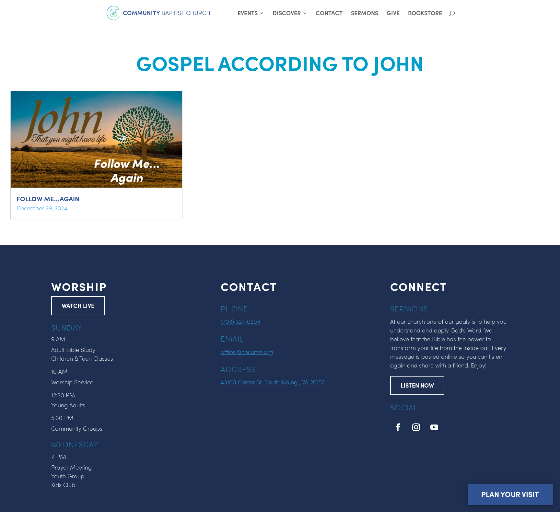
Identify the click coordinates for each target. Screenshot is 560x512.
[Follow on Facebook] (398, 427)
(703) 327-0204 (240, 321)
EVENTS (248, 14)
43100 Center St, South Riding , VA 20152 (273, 382)
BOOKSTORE (425, 14)
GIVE (393, 14)
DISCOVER (287, 14)
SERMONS (364, 14)
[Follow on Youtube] (434, 427)
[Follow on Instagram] (416, 427)
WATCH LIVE (78, 305)
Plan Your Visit (510, 494)
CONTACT (329, 14)
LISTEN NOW (417, 385)
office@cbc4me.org (247, 352)
